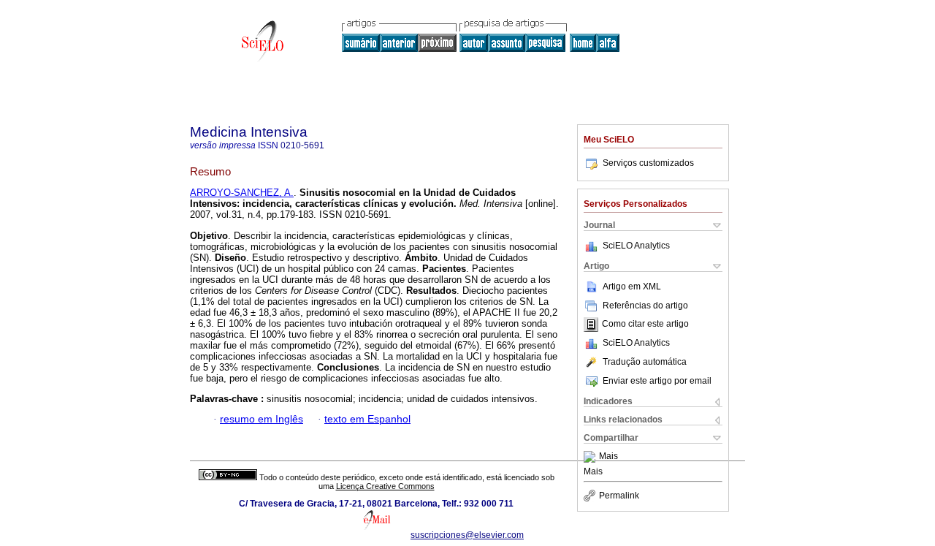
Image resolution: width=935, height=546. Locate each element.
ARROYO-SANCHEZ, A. (242, 192)
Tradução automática (645, 362)
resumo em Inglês (261, 419)
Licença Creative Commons (385, 486)
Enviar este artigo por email (657, 381)
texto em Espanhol (367, 419)
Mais (608, 457)
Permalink (619, 495)
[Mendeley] (591, 457)
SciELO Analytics (636, 245)
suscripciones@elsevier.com (467, 535)
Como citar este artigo (645, 324)
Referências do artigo (645, 305)
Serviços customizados (648, 163)
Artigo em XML (632, 286)
